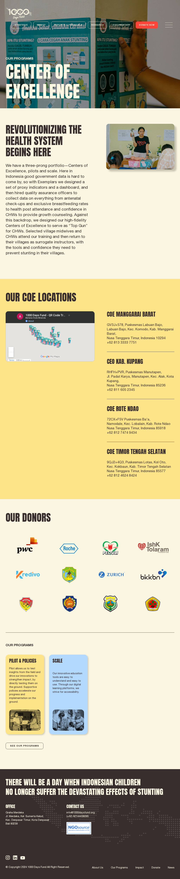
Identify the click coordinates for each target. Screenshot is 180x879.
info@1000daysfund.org (80, 812)
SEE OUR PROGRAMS (24, 746)
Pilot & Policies (17, 657)
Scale (53, 657)
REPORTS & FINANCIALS (68, 25)
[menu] (168, 24)
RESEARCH (97, 25)
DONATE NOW (147, 25)
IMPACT (41, 25)
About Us (97, 867)
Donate (156, 867)
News (171, 867)
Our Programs (119, 867)
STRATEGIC (21, 25)
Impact (140, 867)
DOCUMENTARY (121, 25)
